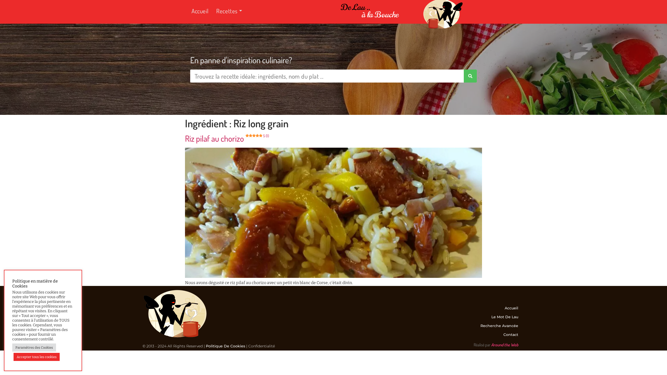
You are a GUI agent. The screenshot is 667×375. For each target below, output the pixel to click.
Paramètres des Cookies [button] (34, 347)
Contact (510, 334)
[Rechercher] (470, 76)
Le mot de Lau (504, 317)
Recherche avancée (499, 325)
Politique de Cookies (225, 346)
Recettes (227, 11)
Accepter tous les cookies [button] (37, 357)
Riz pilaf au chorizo (227, 138)
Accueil (200, 11)
